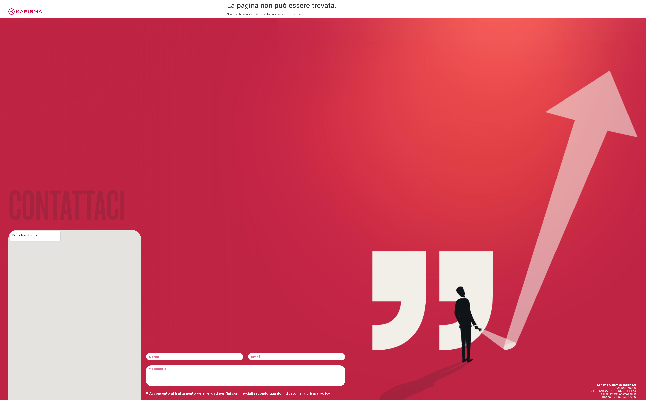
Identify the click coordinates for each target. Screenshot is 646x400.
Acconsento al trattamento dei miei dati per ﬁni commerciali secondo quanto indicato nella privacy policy (239, 393)
